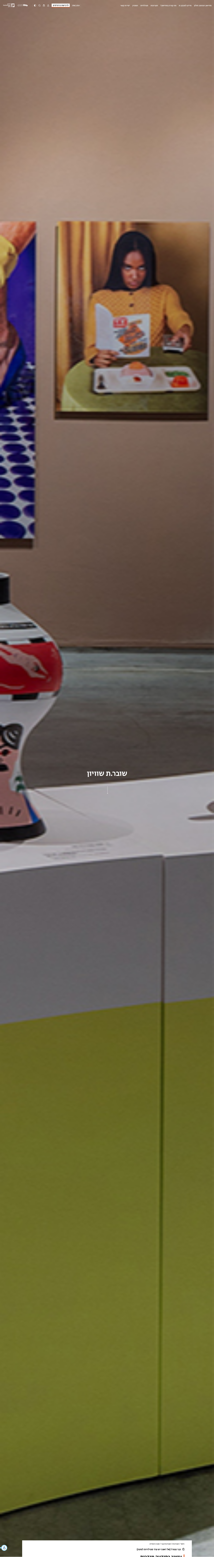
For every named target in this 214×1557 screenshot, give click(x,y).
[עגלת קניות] (44, 5)
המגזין (135, 5)
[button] (3, 1548)
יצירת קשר (125, 5)
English (76, 5)
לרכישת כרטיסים (60, 5)
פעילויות (144, 5)
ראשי (182, 1544)
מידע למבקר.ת (185, 5)
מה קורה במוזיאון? (168, 5)
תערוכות (154, 5)
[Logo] (23, 5)
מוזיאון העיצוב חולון (203, 5)
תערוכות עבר (166, 1544)
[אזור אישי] (48, 5)
